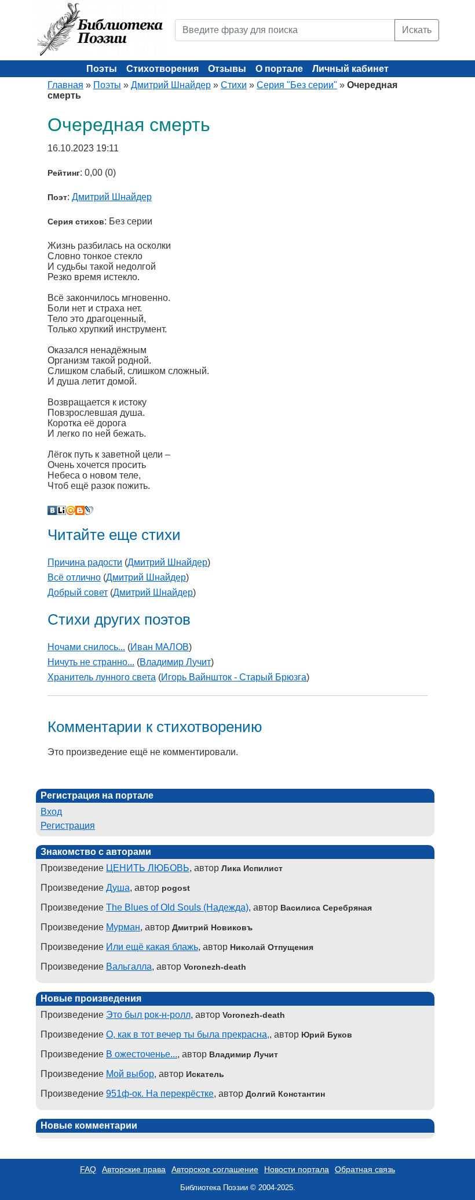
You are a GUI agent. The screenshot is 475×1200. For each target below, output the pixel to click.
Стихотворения (162, 69)
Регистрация (68, 826)
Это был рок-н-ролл (148, 1015)
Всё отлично (74, 577)
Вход (51, 812)
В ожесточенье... (141, 1054)
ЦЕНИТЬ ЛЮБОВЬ (147, 868)
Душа (118, 888)
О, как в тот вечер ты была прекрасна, (187, 1034)
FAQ (88, 1169)
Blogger (80, 510)
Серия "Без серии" (297, 85)
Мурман (123, 927)
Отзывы (227, 69)
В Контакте (52, 510)
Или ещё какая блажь (152, 947)
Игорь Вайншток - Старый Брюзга (233, 677)
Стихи (234, 85)
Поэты (101, 69)
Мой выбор (130, 1074)
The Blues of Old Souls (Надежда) (177, 907)
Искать (417, 30)
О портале (279, 69)
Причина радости (85, 562)
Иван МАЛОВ (159, 647)
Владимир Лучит (175, 662)
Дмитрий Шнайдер (171, 85)
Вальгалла (129, 966)
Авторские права (134, 1169)
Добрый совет (78, 592)
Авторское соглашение (214, 1169)
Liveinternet (61, 510)
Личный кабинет (350, 69)
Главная (65, 85)
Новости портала (296, 1169)
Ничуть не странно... (91, 662)
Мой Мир (70, 510)
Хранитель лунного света (102, 677)
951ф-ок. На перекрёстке (160, 1094)
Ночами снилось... (86, 647)
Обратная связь (365, 1169)
